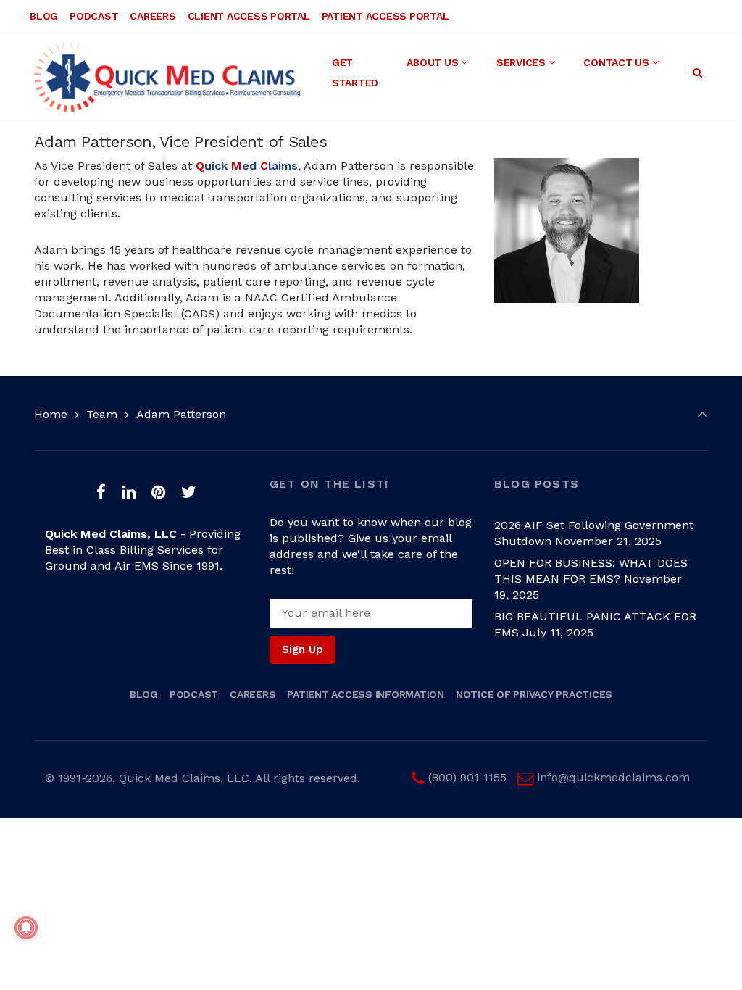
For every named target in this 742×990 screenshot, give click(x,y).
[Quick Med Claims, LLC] (167, 76)
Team (101, 414)
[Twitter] (188, 492)
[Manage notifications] (26, 927)
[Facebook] (101, 492)
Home (50, 414)
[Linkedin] (129, 492)
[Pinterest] (158, 492)
